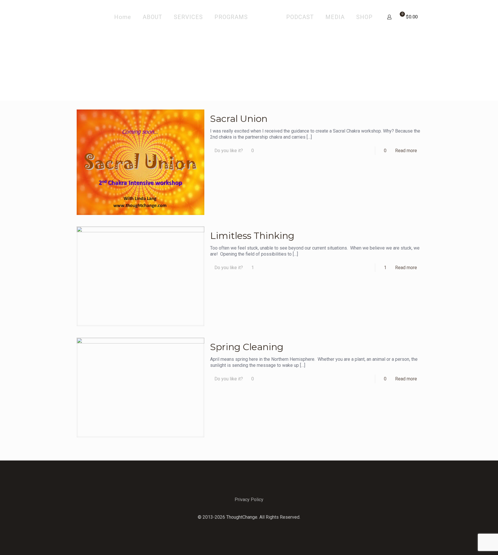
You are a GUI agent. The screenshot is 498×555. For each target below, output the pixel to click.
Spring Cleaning (246, 346)
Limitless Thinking (252, 235)
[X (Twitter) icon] (249, 526)
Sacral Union (238, 118)
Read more (406, 150)
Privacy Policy (249, 499)
